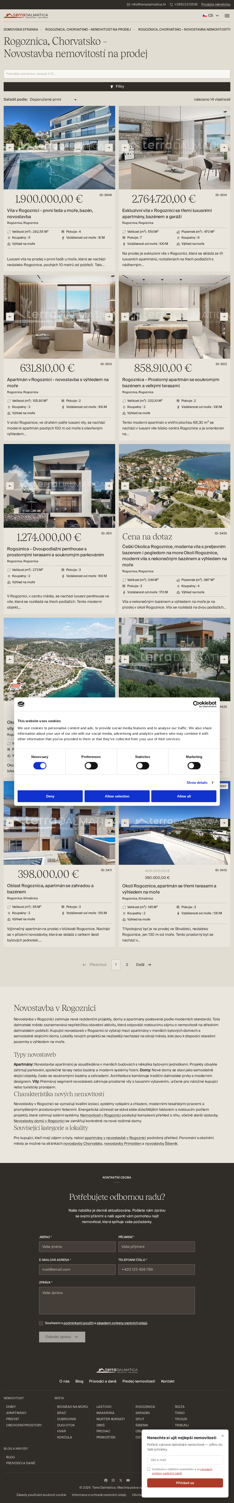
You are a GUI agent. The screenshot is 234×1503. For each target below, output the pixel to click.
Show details (197, 782)
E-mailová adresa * (55, 1260)
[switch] (91, 765)
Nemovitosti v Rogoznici (100, 1115)
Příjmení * (126, 1237)
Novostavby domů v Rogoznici (39, 1121)
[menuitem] (146, 5)
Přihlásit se (185, 1483)
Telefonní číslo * (132, 1260)
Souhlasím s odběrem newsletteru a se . (182, 1471)
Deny (50, 796)
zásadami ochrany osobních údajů (122, 1323)
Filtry (120, 86)
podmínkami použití (78, 1323)
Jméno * (45, 1237)
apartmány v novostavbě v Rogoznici (115, 1138)
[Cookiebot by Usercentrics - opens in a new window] (196, 704)
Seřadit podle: (16, 99)
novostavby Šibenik (161, 1143)
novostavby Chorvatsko (82, 1143)
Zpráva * (45, 1283)
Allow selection (117, 796)
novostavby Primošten (122, 1143)
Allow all (184, 796)
